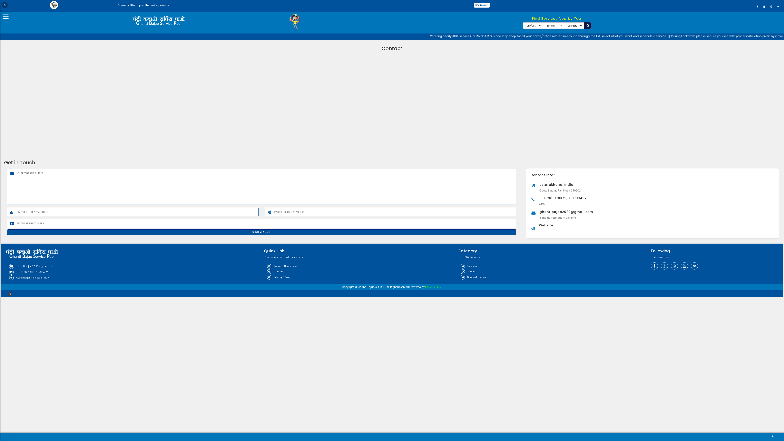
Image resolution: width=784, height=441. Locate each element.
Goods (471, 271)
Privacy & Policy (282, 277)
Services (472, 266)
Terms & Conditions (285, 266)
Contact (278, 271)
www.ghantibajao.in (548, 231)
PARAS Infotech (433, 287)
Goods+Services (476, 277)
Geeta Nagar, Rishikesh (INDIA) (33, 277)
